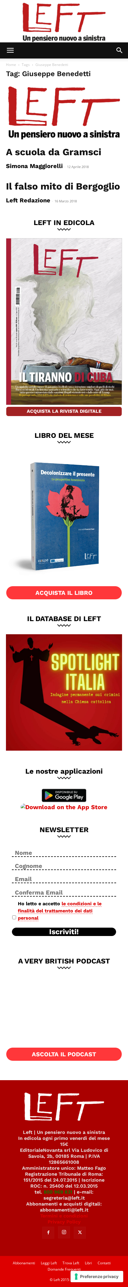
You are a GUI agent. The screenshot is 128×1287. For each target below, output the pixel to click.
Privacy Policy (64, 1222)
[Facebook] (48, 1233)
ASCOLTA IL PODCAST (64, 1054)
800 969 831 (58, 1192)
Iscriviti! (64, 932)
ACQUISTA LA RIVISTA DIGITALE (64, 411)
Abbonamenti (24, 1263)
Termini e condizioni (64, 1216)
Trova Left (71, 1263)
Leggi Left (49, 1263)
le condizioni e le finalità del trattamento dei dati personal (60, 911)
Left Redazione (28, 200)
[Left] (64, 21)
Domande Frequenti (64, 1269)
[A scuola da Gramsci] (64, 113)
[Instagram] (64, 1232)
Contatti (104, 1263)
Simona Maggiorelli (34, 166)
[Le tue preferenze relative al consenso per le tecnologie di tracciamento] (97, 1276)
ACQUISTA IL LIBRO (64, 592)
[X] (80, 1233)
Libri (88, 1263)
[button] (10, 50)
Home (11, 64)
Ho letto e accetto (60, 911)
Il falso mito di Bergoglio (63, 186)
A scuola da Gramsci (53, 152)
